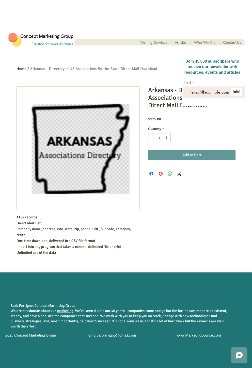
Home (21, 68)
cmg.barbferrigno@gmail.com (112, 335)
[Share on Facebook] (151, 174)
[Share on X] (179, 174)
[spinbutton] (159, 137)
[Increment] (167, 137)
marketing (65, 311)
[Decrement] (152, 137)
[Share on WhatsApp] (170, 174)
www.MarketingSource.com (198, 335)
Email (187, 83)
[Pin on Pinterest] (161, 174)
